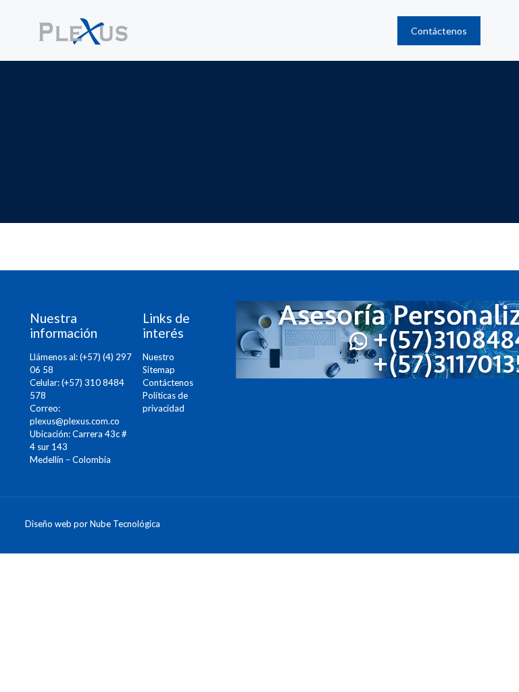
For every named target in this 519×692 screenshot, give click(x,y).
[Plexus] (83, 30)
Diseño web (48, 523)
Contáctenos (168, 382)
